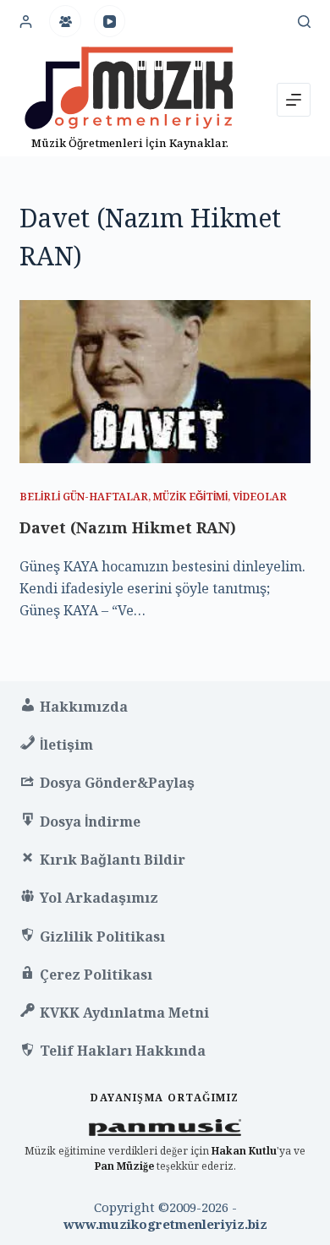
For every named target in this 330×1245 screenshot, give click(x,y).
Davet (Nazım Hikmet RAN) (127, 527)
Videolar (260, 496)
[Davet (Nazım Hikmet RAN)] (164, 381)
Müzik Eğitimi (190, 496)
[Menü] (294, 100)
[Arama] (304, 21)
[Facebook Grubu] (65, 21)
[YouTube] (110, 21)
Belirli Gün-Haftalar (83, 496)
